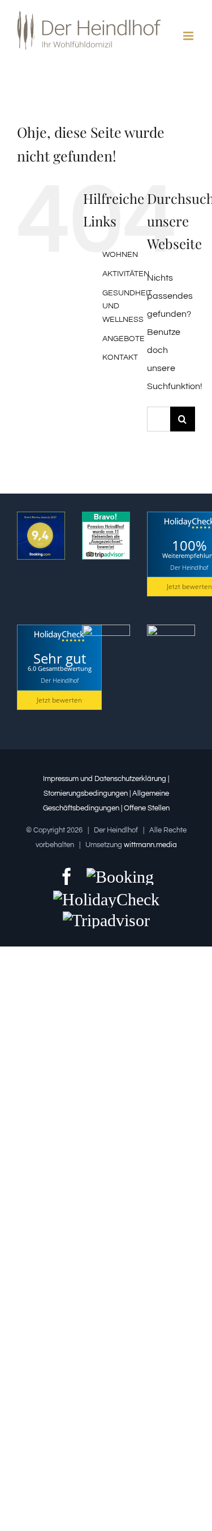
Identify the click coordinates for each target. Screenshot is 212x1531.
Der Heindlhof (189, 566)
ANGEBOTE (123, 339)
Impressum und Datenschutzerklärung (104, 779)
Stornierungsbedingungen (86, 793)
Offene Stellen (147, 808)
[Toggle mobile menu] (189, 36)
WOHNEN (120, 255)
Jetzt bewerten (59, 700)
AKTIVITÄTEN (125, 274)
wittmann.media (150, 845)
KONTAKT (120, 357)
